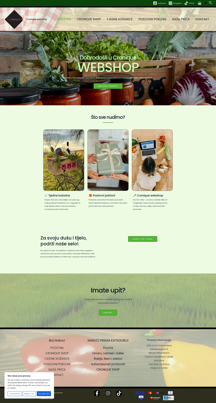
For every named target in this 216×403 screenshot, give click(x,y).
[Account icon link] (206, 3)
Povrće (108, 348)
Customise (14, 394)
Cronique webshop (36, 19)
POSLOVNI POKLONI (152, 19)
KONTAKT (202, 19)
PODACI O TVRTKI (159, 368)
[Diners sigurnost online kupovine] (169, 398)
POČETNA (64, 19)
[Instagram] (108, 393)
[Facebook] (97, 393)
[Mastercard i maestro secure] (155, 398)
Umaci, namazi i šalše (108, 353)
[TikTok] (119, 393)
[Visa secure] (141, 398)
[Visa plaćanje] (139, 393)
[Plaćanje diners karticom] (170, 393)
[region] (29, 385)
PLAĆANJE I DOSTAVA (159, 364)
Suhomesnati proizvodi (108, 364)
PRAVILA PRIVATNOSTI (159, 353)
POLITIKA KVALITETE (159, 349)
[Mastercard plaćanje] (150, 393)
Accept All (44, 394)
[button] (210, 3)
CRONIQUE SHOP (89, 19)
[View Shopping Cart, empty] (199, 3)
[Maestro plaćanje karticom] (160, 393)
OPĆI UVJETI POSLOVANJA (159, 345)
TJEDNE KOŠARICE (120, 19)
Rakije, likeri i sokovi (108, 359)
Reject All (29, 394)
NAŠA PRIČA (181, 19)
